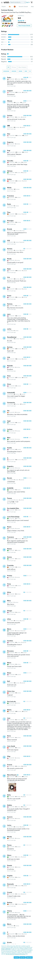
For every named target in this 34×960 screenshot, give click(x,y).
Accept (16, 957)
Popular (4, 6)
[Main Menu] (1, 2)
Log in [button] (28, 2)
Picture (14, 67)
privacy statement (6, 948)
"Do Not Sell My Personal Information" (16, 954)
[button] (25, 2)
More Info (29, 957)
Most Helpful (22, 67)
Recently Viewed (23, 6)
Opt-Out (22, 957)
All (8, 67)
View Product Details (24, 25)
